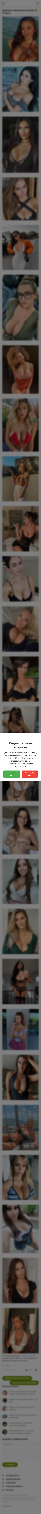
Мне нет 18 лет (29, 774)
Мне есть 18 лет (12, 774)
